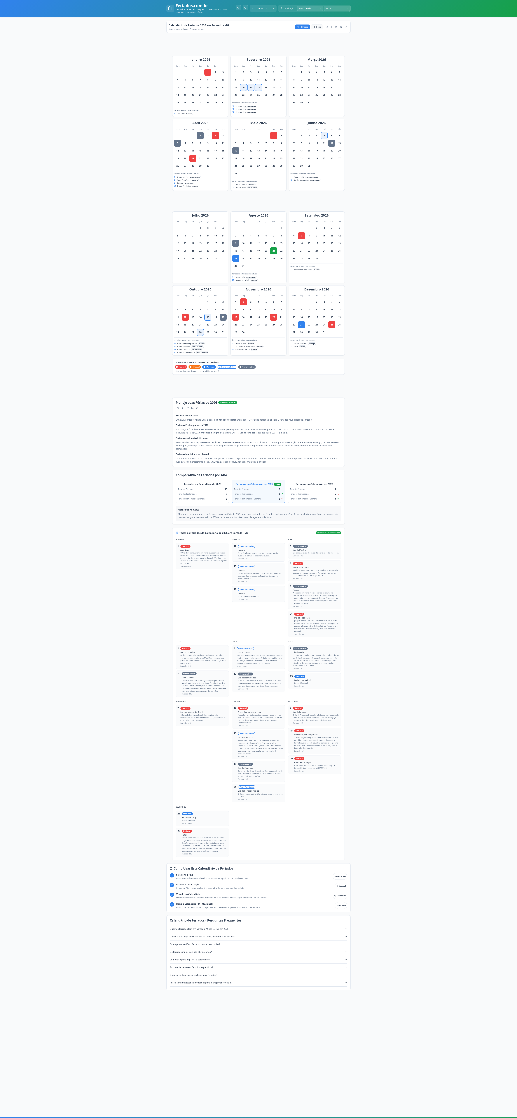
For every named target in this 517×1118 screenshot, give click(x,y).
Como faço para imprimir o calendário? (190, 959)
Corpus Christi (299, 177)
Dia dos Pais (240, 277)
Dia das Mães (240, 188)
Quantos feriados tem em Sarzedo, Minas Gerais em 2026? (199, 928)
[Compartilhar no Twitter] (336, 27)
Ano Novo (181, 114)
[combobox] (263, 8)
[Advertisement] (260, 45)
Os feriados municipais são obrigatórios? (191, 951)
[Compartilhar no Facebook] (331, 27)
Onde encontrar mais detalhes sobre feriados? (193, 975)
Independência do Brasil (303, 270)
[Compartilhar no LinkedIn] (341, 27)
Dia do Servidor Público (186, 352)
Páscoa (180, 183)
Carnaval (238, 106)
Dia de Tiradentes (184, 186)
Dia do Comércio (183, 349)
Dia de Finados (241, 343)
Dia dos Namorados (301, 180)
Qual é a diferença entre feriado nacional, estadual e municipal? (202, 936)
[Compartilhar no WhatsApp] (327, 27)
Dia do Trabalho (241, 185)
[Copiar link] (346, 27)
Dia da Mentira (182, 177)
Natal (296, 346)
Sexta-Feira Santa (184, 180)
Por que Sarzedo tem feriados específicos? (191, 967)
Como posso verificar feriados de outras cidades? (195, 944)
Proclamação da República (245, 346)
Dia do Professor (183, 346)
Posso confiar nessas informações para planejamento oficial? (201, 982)
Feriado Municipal (242, 280)
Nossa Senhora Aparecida (187, 343)
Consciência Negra (242, 349)
